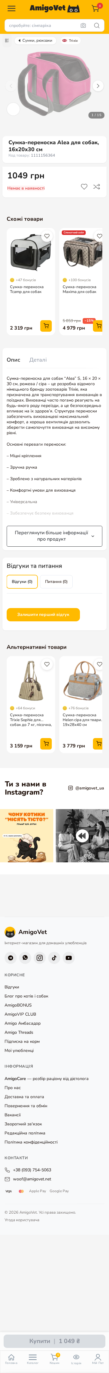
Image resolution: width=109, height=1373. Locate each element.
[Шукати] (96, 25)
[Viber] (25, 958)
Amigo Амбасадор (23, 1023)
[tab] (13, 360)
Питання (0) (56, 581)
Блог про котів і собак (26, 996)
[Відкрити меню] (11, 8)
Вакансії (13, 1115)
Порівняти (97, 186)
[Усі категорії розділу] (7, 40)
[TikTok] (54, 958)
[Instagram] (40, 958)
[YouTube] (69, 958)
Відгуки (12, 987)
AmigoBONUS (18, 1005)
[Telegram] (11, 958)
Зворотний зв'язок (23, 1124)
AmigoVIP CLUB (20, 1014)
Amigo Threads (19, 1033)
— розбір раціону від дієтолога (47, 1079)
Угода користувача (22, 1220)
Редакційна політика (25, 1133)
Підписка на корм (22, 1042)
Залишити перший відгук (43, 614)
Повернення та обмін (26, 1106)
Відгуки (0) (22, 581)
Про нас (13, 1088)
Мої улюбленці (19, 1051)
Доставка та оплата (24, 1097)
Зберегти (85, 186)
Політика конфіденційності (31, 1142)
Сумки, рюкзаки (37, 40)
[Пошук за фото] (83, 25)
